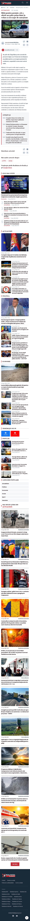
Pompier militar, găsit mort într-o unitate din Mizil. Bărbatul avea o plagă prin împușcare (15, 593)
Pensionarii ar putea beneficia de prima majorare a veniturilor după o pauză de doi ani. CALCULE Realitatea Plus (14, 197)
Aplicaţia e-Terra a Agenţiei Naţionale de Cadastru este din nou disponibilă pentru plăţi (14, 741)
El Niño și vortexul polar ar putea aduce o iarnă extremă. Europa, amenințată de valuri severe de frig (14, 800)
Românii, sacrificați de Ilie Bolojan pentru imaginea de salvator (20, 329)
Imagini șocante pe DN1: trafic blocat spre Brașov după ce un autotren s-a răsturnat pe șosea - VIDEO (15, 711)
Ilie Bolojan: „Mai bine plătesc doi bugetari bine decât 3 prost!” (19, 422)
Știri (7, 7)
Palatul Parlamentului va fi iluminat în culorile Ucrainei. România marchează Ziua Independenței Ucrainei (16, 127)
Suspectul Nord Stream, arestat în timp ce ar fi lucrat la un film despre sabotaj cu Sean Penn (14, 534)
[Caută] (22, 3)
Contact (3, 880)
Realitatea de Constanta (7, 896)
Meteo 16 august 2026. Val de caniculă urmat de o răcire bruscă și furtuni (15, 202)
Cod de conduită (19, 882)
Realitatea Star (23, 891)
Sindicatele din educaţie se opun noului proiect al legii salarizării (15, 133)
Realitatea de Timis (6, 904)
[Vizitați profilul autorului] (2, 43)
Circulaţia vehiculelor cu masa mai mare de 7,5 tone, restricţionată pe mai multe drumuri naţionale (20, 291)
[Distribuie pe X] (27, 45)
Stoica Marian (25, 678)
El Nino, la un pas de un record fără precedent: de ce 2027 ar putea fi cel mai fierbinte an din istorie (14, 652)
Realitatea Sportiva (14, 891)
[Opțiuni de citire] (26, 917)
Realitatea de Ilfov (6, 894)
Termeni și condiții (11, 880)
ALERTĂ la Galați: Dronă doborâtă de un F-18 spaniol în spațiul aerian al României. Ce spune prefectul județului (16, 222)
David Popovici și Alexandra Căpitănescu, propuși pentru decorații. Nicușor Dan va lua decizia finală (15, 563)
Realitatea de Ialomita (6, 906)
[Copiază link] (24, 41)
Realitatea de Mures (6, 899)
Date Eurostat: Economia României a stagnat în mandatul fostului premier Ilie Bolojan (16, 215)
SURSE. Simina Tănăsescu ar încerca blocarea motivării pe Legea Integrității (20, 337)
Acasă (4, 7)
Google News (7, 168)
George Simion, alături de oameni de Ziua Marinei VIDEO (19, 458)
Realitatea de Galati (16, 894)
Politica (6, 210)
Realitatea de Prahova (17, 904)
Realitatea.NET (5, 891)
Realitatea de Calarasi (17, 899)
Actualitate (12, 7)
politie (4, 160)
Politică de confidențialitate (8, 882)
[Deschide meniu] (27, 3)
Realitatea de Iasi (18, 896)
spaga (10, 160)
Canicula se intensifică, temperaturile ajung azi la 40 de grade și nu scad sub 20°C (13, 830)
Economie (3, 199)
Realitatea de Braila (23, 529)
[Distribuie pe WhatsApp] (24, 45)
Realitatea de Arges (6, 901)
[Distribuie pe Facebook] (27, 41)
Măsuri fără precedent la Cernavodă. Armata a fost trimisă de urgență (19, 414)
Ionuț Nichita (14, 42)
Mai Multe (15, 864)
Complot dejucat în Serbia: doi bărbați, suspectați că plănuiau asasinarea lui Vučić (15, 119)
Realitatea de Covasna (17, 901)
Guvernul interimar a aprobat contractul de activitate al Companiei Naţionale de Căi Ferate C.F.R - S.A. (14, 682)
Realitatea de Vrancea (18, 906)
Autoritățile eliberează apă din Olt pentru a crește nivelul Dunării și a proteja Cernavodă (14, 387)
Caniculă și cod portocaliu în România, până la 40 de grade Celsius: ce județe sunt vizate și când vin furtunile (14, 623)
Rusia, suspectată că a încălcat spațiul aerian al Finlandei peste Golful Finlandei (14, 859)
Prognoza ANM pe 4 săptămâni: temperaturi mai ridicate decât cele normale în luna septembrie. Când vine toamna (14, 772)
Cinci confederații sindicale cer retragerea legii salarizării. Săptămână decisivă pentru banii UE (20, 407)
